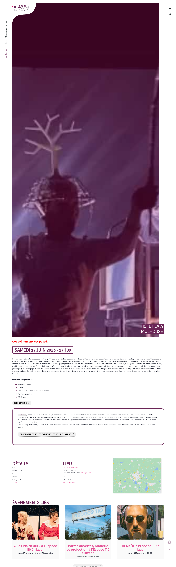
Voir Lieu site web (69, 482)
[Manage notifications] (169, 542)
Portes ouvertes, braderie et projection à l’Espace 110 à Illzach (88, 549)
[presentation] (35, 522)
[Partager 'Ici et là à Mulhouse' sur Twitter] (170, 553)
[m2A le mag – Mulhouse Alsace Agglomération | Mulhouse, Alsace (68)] (27, 8)
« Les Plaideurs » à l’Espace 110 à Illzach (35, 547)
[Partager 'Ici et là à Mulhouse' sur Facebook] (169, 549)
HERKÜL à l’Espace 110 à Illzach (140, 547)
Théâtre (15, 482)
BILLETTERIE (20, 403)
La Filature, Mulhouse (70, 468)
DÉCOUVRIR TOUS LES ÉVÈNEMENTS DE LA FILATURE (46, 434)
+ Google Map (86, 473)
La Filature (22, 415)
